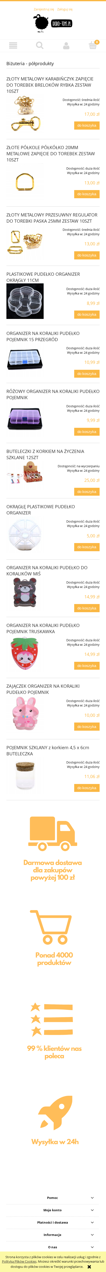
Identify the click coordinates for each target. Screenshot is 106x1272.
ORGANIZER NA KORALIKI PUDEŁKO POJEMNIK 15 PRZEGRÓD (43, 336)
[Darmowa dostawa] (53, 851)
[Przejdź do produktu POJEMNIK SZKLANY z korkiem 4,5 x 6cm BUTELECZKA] (25, 775)
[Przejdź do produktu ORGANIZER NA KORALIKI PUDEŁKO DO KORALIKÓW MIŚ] (25, 594)
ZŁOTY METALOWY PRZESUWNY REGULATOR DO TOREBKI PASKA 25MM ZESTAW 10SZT (51, 218)
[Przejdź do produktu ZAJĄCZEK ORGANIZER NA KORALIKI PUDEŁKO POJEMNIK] (25, 714)
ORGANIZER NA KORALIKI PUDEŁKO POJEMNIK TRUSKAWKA (43, 628)
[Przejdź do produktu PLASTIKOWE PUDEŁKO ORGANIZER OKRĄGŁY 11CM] (25, 301)
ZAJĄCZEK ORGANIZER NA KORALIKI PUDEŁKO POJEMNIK (43, 689)
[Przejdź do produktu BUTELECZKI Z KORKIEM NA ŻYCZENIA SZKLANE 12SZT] (25, 475)
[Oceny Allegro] (53, 1037)
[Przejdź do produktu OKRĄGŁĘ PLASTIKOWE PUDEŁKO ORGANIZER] (25, 534)
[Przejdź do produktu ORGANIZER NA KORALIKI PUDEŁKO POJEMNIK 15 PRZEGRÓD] (25, 360)
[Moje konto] (66, 45)
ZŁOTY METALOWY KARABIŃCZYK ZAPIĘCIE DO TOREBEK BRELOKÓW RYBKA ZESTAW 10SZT (49, 85)
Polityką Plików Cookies (19, 1261)
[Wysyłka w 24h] (53, 1130)
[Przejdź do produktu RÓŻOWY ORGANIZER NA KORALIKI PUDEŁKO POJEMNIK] (25, 419)
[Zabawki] (53, 944)
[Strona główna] (53, 22)
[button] (13, 45)
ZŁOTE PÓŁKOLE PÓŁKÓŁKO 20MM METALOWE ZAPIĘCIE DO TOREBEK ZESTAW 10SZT (50, 153)
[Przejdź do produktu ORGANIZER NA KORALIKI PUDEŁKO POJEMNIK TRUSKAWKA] (25, 653)
